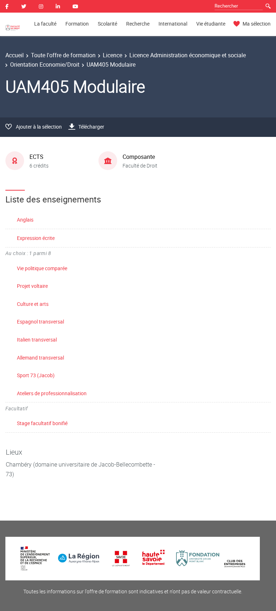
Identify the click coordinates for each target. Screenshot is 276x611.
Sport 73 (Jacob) (36, 375)
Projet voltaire (32, 285)
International (172, 23)
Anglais (25, 219)
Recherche (138, 23)
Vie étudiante (210, 23)
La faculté (45, 23)
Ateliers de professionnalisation (52, 393)
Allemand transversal (40, 357)
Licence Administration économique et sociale (187, 55)
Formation (77, 23)
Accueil (14, 55)
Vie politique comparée (42, 268)
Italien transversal (37, 339)
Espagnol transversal (40, 321)
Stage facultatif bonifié (42, 423)
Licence (112, 55)
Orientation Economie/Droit (44, 64)
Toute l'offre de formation (63, 55)
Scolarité (107, 23)
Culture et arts (33, 303)
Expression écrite (36, 238)
